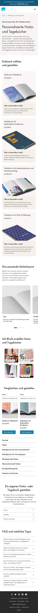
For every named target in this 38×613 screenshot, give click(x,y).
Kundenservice (25, 607)
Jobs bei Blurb (20, 601)
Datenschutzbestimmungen (19, 604)
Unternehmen (12, 601)
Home (3, 16)
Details (26, 4)
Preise (27, 601)
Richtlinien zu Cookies (14, 607)
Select (4, 395)
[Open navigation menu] (35, 9)
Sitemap (19, 610)
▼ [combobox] (10, 398)
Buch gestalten (9, 432)
